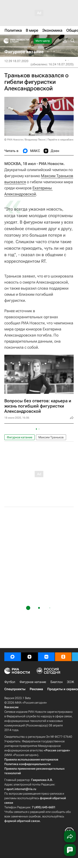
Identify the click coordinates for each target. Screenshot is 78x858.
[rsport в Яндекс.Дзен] (29, 656)
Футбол (9, 682)
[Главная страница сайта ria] (5, 41)
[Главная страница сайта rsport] (26, 41)
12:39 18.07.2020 (16, 61)
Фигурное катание (19, 437)
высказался (15, 182)
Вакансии (11, 707)
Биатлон (56, 682)
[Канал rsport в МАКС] (12, 656)
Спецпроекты (14, 689)
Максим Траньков (57, 175)
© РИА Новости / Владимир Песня (24, 139)
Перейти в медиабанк (60, 139)
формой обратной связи (22, 821)
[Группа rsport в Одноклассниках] (63, 656)
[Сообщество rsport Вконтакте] (46, 656)
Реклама (36, 689)
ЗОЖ (70, 682)
